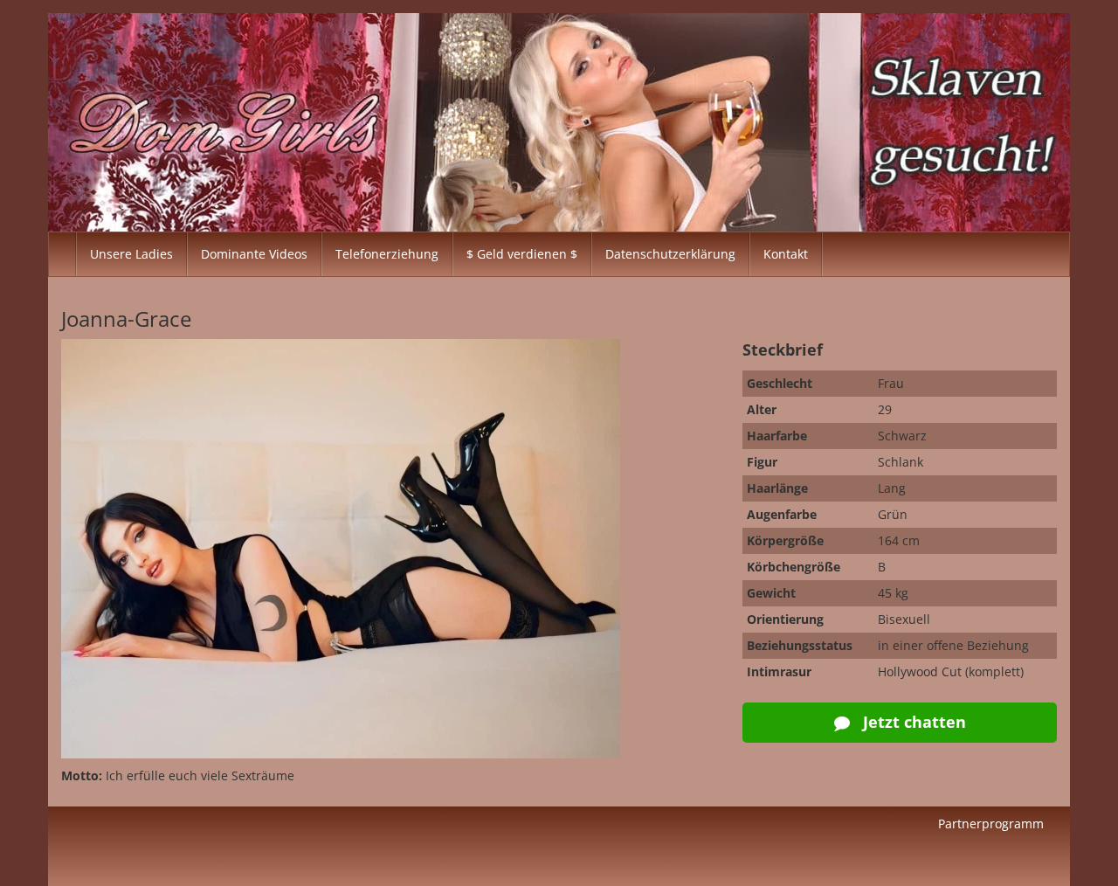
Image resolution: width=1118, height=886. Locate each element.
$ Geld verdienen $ (521, 254)
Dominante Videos (254, 254)
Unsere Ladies (131, 254)
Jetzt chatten (912, 721)
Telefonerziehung (386, 254)
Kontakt (785, 254)
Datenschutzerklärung (670, 254)
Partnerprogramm (991, 823)
